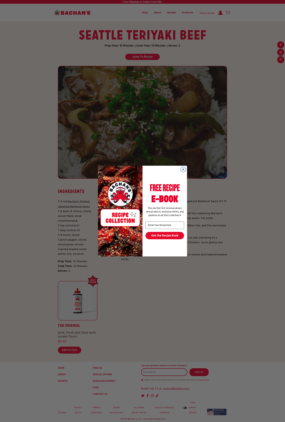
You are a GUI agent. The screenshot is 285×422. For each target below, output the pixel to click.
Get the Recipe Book (164, 235)
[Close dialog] (183, 169)
